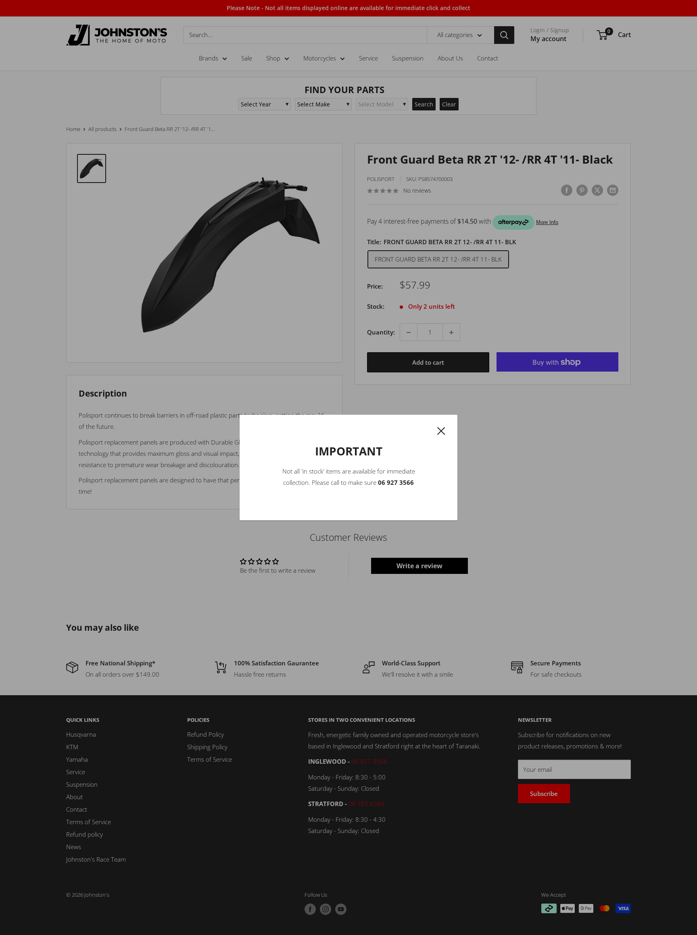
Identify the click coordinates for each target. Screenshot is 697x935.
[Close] (441, 430)
